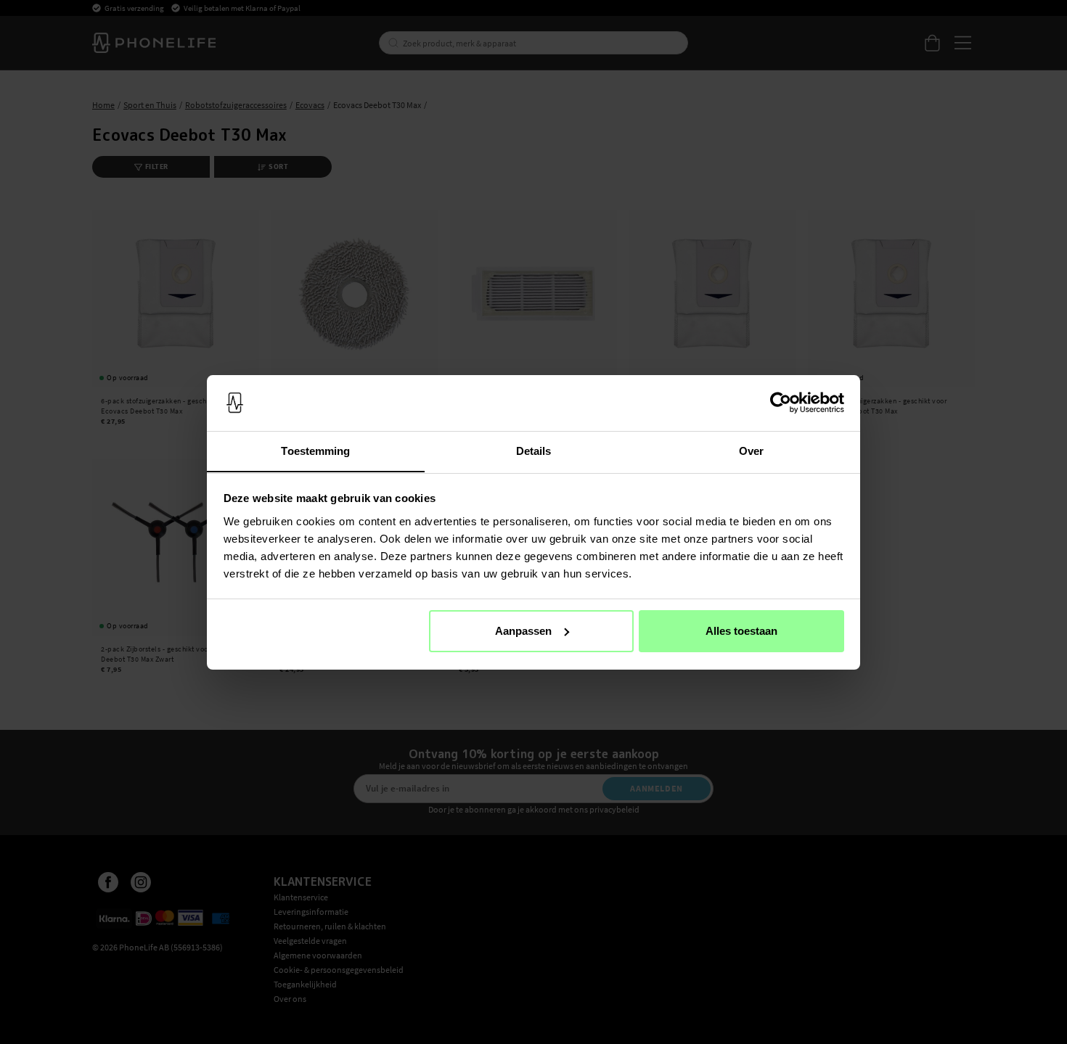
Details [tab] (534, 450)
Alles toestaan (741, 631)
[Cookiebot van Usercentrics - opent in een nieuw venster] (780, 403)
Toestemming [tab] (315, 450)
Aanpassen (523, 631)
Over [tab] (751, 450)
